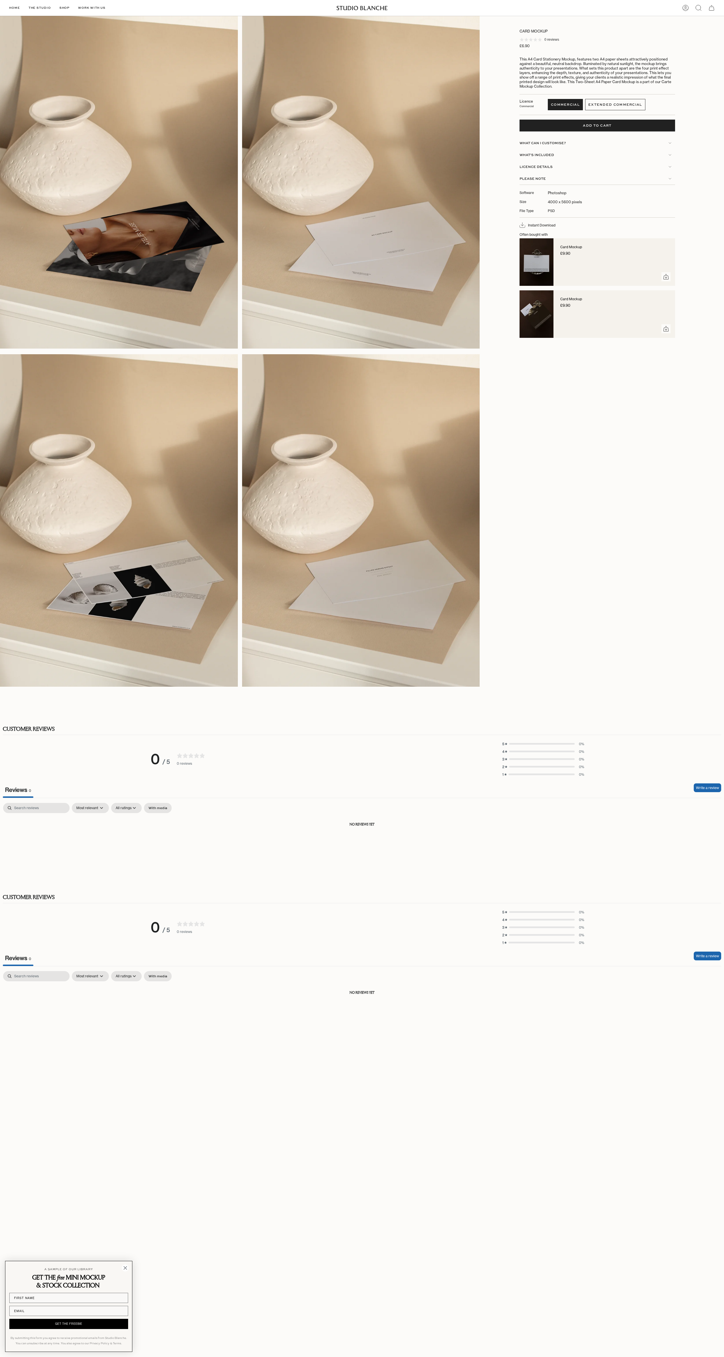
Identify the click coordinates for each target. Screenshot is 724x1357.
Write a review (707, 788)
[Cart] (711, 8)
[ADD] (666, 276)
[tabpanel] (362, 844)
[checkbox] (158, 808)
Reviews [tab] (18, 789)
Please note (533, 178)
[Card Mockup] (536, 262)
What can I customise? (543, 143)
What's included (537, 154)
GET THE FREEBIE (68, 1323)
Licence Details (536, 166)
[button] (39, 7)
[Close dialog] (125, 1268)
